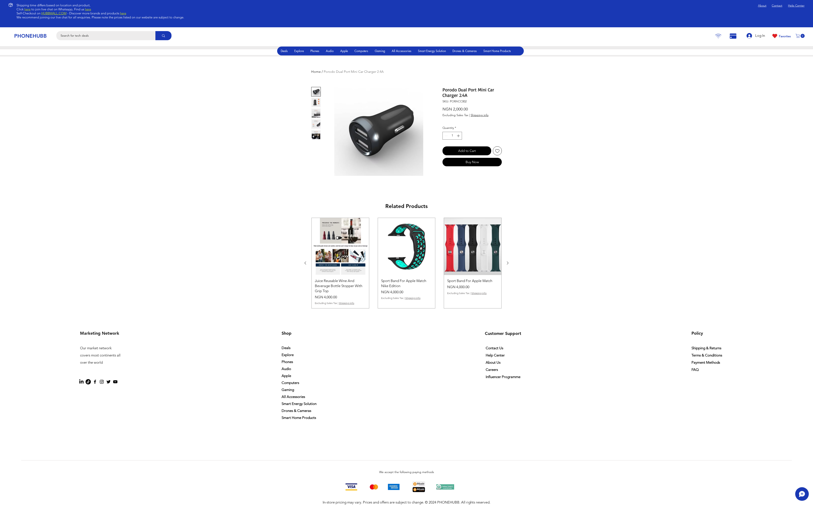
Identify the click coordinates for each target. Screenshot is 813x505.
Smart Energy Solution (299, 404)
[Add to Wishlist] (497, 150)
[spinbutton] (452, 135)
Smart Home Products (299, 418)
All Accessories (293, 397)
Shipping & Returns (706, 348)
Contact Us (494, 348)
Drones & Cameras (296, 411)
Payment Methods (706, 362)
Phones (287, 362)
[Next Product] (507, 263)
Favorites (785, 36)
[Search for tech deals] (163, 35)
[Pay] (718, 36)
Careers (492, 369)
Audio (286, 369)
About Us (493, 362)
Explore (288, 355)
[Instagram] (101, 381)
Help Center (495, 355)
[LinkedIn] (81, 381)
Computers (290, 383)
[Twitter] (108, 381)
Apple (286, 376)
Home (316, 72)
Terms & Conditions (706, 355)
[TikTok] (88, 381)
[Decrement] (445, 135)
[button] (801, 36)
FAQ (695, 369)
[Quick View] (340, 246)
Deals (286, 348)
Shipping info (479, 115)
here (27, 9)
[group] (406, 263)
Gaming (288, 390)
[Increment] (458, 135)
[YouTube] (115, 381)
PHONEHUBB (30, 36)
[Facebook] (95, 381)
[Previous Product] (305, 263)
